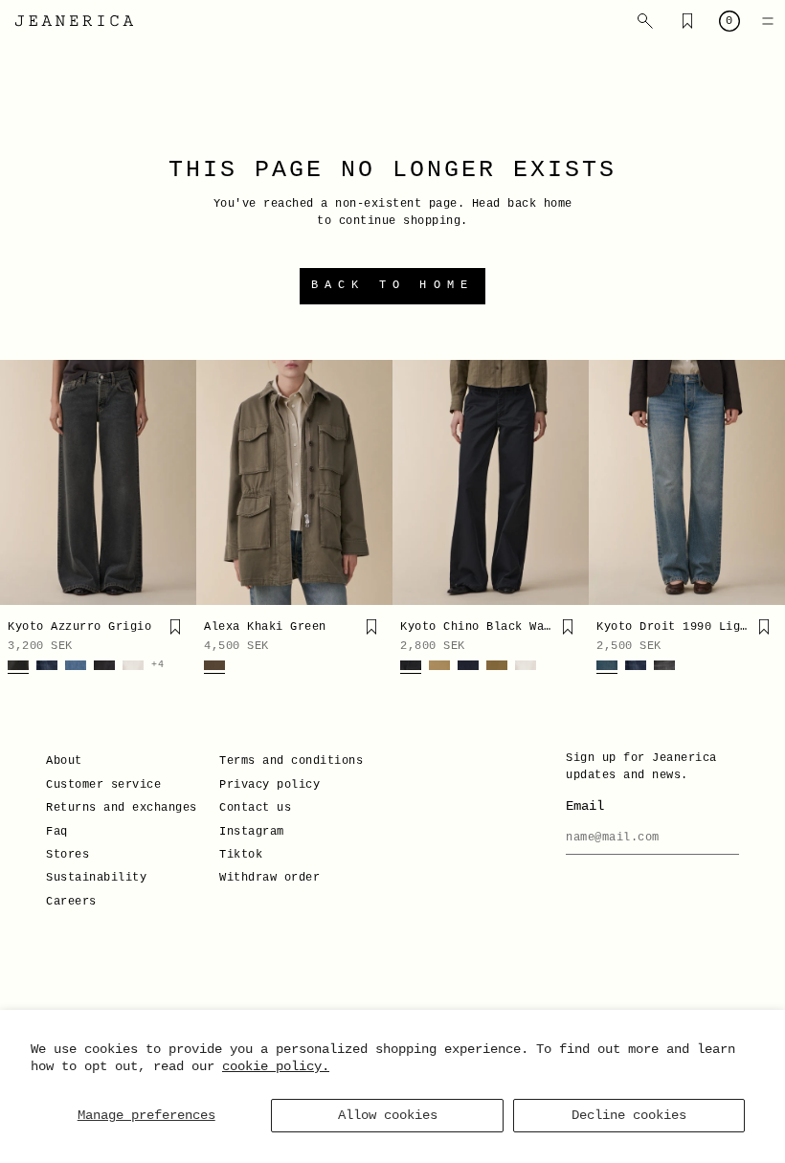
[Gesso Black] (104, 667)
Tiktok (240, 854)
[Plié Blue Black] (468, 667)
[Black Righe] (664, 667)
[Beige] (439, 667)
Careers (71, 901)
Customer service (103, 785)
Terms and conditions (291, 761)
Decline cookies (629, 1115)
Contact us (255, 808)
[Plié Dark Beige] (496, 667)
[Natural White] (133, 667)
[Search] (645, 21)
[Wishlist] (687, 21)
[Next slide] (175, 482)
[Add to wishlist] (175, 627)
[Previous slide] (21, 482)
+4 (157, 665)
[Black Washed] (410, 667)
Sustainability (96, 877)
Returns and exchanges (121, 808)
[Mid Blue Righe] (75, 667)
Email (585, 806)
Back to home (392, 285)
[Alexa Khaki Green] (294, 482)
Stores (67, 854)
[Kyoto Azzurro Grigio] (98, 482)
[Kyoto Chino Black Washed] (490, 482)
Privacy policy (269, 785)
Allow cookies (387, 1115)
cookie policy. (275, 1066)
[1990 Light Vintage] (606, 667)
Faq (57, 832)
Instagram (251, 832)
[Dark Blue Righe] (46, 667)
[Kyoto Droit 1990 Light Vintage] (687, 482)
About (64, 761)
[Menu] (768, 21)
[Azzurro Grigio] (18, 667)
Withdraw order (269, 877)
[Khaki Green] (214, 667)
